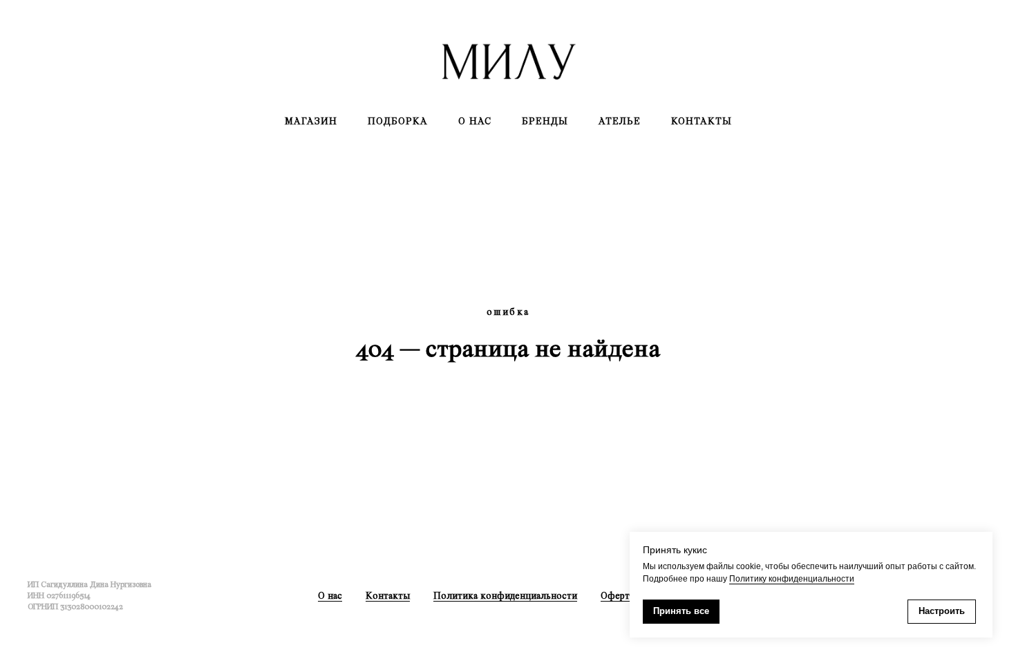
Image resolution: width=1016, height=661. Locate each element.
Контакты (701, 121)
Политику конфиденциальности (791, 579)
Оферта (617, 596)
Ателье (620, 121)
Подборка (398, 121)
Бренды (545, 121)
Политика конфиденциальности (505, 596)
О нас (474, 121)
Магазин (311, 121)
